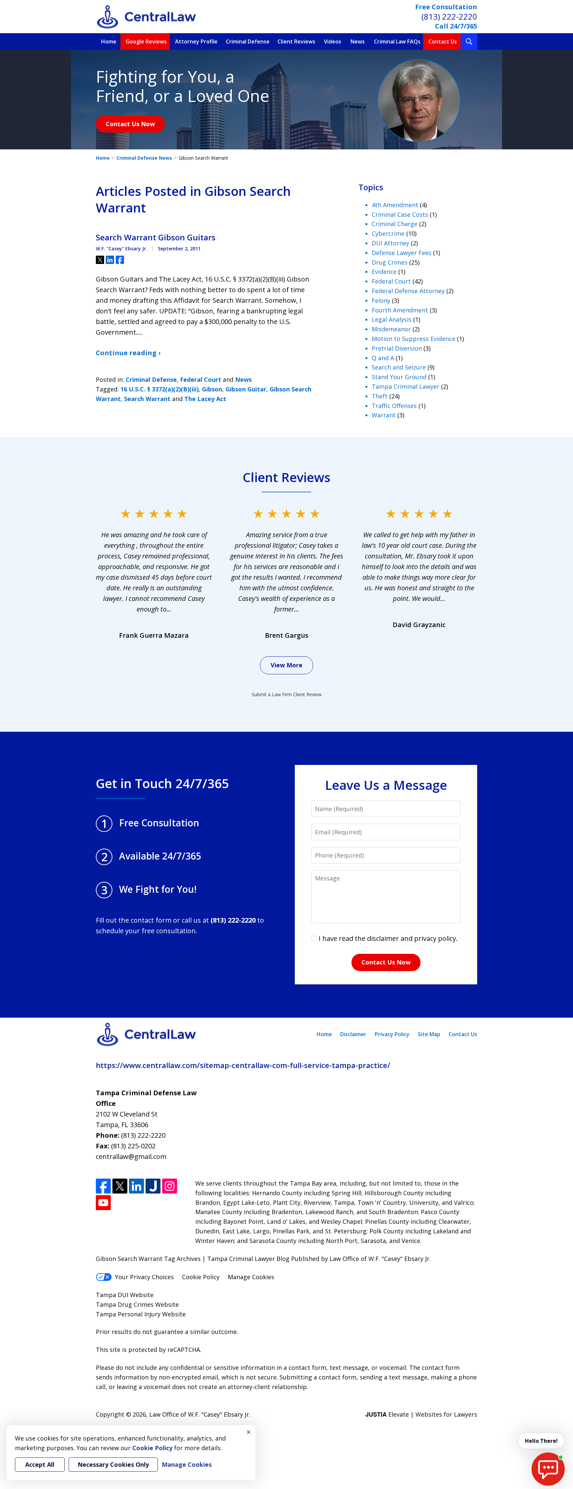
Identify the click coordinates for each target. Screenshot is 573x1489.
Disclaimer (353, 1034)
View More (286, 665)
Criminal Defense (248, 41)
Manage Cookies (251, 1277)
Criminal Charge (394, 224)
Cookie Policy (201, 1277)
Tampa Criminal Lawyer (405, 386)
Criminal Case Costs (400, 214)
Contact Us (442, 41)
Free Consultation (446, 6)
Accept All (39, 1464)
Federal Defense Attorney (408, 291)
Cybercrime (388, 233)
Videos (332, 41)
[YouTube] (103, 1202)
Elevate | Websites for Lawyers (421, 1414)
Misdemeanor (391, 329)
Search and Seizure (399, 367)
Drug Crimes (390, 262)
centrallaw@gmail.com (131, 1156)
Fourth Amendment (400, 310)
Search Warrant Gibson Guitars (156, 237)
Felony (381, 300)
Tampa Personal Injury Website (141, 1314)
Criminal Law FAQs (397, 41)
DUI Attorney (390, 243)
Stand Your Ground (399, 377)
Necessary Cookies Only (113, 1464)
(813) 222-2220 (449, 16)
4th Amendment (395, 205)
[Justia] (153, 1186)
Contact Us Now (130, 124)
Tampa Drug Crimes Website (137, 1304)
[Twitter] (119, 1186)
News (357, 41)
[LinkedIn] (136, 1186)
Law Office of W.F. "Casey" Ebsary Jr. (199, 1414)
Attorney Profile (196, 41)
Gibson (212, 389)
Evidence (384, 272)
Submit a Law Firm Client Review (287, 694)
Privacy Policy (392, 1034)
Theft (380, 396)
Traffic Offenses (394, 406)
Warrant (384, 415)
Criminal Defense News (144, 158)
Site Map (429, 1034)
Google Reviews (146, 41)
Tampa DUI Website (125, 1295)
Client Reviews (296, 41)
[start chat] (548, 1469)
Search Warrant (147, 399)
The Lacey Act (205, 399)
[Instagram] (169, 1186)
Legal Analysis (392, 319)
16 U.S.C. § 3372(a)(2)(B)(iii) (159, 389)
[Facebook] (103, 1186)
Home (108, 41)
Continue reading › (128, 352)
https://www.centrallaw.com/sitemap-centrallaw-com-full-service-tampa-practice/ (243, 1065)
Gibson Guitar (245, 389)
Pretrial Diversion (397, 348)
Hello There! (541, 1441)
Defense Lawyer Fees (401, 253)
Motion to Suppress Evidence (413, 339)
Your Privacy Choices (144, 1277)
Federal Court (200, 379)
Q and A (383, 358)
